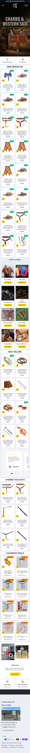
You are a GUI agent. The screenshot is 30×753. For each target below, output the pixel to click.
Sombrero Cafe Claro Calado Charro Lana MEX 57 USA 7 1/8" (8, 110)
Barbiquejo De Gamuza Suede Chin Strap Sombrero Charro (22, 441)
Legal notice (21, 747)
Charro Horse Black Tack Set (8, 594)
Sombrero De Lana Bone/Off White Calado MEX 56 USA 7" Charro (22, 86)
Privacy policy (11, 745)
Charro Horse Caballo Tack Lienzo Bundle (22, 594)
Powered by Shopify (17, 742)
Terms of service (19, 745)
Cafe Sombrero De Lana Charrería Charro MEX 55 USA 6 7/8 (22, 110)
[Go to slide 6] (18, 473)
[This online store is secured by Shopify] (4, 736)
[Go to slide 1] (12, 473)
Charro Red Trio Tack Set (22, 637)
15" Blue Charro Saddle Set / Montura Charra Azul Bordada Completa (8, 86)
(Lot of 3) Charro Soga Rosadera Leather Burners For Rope (8, 395)
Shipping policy (5, 747)
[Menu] (3, 5)
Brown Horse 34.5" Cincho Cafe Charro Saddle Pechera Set (22, 499)
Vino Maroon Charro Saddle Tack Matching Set (22, 572)
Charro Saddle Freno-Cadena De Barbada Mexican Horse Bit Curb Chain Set (8, 441)
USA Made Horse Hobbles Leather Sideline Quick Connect (22, 418)
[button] (26, 5)
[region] (15, 1)
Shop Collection (8, 282)
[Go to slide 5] (17, 473)
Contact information (13, 747)
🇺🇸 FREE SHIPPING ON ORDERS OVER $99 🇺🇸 (15, 1)
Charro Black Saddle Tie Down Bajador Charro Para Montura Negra (22, 521)
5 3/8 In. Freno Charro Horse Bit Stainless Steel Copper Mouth (22, 251)
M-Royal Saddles (8, 742)
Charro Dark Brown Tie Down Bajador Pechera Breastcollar (22, 545)
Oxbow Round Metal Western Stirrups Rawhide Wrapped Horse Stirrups (22, 371)
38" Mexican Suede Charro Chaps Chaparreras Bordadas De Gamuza (8, 180)
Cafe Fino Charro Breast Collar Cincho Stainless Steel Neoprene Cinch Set (22, 227)
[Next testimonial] (26, 461)
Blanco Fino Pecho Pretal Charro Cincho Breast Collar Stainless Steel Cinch (8, 132)
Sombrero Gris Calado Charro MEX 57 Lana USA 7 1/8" (22, 204)
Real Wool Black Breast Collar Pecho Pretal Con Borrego (8, 521)
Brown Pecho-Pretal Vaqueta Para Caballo (8, 544)
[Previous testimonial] (4, 461)
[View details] (15, 29)
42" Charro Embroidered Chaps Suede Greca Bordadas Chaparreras (8, 156)
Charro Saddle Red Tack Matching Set (7, 637)
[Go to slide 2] (13, 473)
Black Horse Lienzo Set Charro (8, 615)
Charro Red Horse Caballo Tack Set (22, 615)
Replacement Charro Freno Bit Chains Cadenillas (22, 395)
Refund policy (4, 745)
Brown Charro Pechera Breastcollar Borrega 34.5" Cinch (8, 499)
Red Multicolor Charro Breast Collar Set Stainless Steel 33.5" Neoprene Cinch (22, 132)
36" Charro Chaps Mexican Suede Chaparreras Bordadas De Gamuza (22, 156)
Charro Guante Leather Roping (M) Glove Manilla (8, 572)
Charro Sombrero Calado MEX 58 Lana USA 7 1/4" (22, 180)
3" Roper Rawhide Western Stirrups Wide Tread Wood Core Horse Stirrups (8, 418)
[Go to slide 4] (16, 473)
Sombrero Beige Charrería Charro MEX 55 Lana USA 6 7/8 (8, 227)
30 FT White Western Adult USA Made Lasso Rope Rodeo (8, 371)
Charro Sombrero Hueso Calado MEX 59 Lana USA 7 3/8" (8, 204)
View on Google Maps (8, 730)
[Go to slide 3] (14, 473)
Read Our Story (15, 674)
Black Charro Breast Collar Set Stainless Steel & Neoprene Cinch (8, 251)
